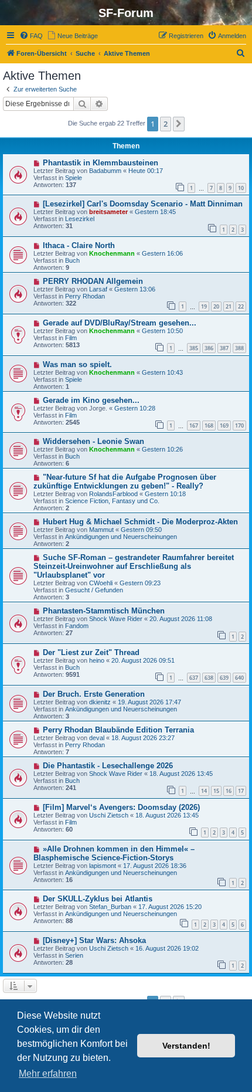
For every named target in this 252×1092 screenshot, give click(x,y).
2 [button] (166, 123)
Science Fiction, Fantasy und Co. (112, 500)
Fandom (76, 625)
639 (224, 677)
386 (209, 348)
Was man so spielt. (77, 364)
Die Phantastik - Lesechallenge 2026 (108, 765)
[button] (179, 124)
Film (71, 337)
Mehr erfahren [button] (48, 1074)
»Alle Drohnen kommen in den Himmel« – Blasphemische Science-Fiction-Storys (114, 853)
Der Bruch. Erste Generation (94, 694)
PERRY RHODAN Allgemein (93, 281)
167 (193, 425)
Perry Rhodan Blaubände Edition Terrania (118, 729)
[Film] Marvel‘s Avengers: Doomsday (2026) (121, 807)
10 (241, 188)
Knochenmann (112, 253)
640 (239, 677)
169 (224, 425)
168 (209, 425)
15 (216, 791)
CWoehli (101, 582)
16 (228, 791)
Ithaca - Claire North (79, 245)
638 (209, 677)
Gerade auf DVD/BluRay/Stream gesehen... (119, 322)
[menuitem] (31, 36)
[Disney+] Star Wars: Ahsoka (94, 940)
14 (204, 791)
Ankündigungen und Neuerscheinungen (121, 536)
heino (96, 660)
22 (241, 306)
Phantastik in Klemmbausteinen (100, 162)
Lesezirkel (79, 218)
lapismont (102, 865)
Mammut (101, 529)
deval (96, 737)
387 (224, 348)
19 (204, 306)
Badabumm (105, 170)
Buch (72, 260)
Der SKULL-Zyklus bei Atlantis (97, 898)
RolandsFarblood (113, 493)
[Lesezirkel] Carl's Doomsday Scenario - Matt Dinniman (143, 203)
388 (239, 348)
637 (193, 677)
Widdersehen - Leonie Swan (93, 441)
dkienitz (100, 702)
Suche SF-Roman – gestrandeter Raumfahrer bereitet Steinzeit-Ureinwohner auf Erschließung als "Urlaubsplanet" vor (133, 566)
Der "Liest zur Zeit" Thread (91, 652)
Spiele (73, 177)
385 (193, 348)
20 (216, 306)
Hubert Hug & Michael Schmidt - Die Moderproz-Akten (140, 521)
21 (228, 306)
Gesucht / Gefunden (94, 590)
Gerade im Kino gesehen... (91, 400)
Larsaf (98, 289)
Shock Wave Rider (115, 618)
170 (239, 425)
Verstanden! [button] (186, 1045)
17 (241, 791)
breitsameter (108, 211)
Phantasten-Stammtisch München (104, 610)
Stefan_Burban (110, 906)
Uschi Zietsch (108, 815)
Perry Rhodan (85, 296)
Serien (74, 955)
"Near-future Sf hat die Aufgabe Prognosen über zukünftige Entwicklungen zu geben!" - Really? (124, 481)
